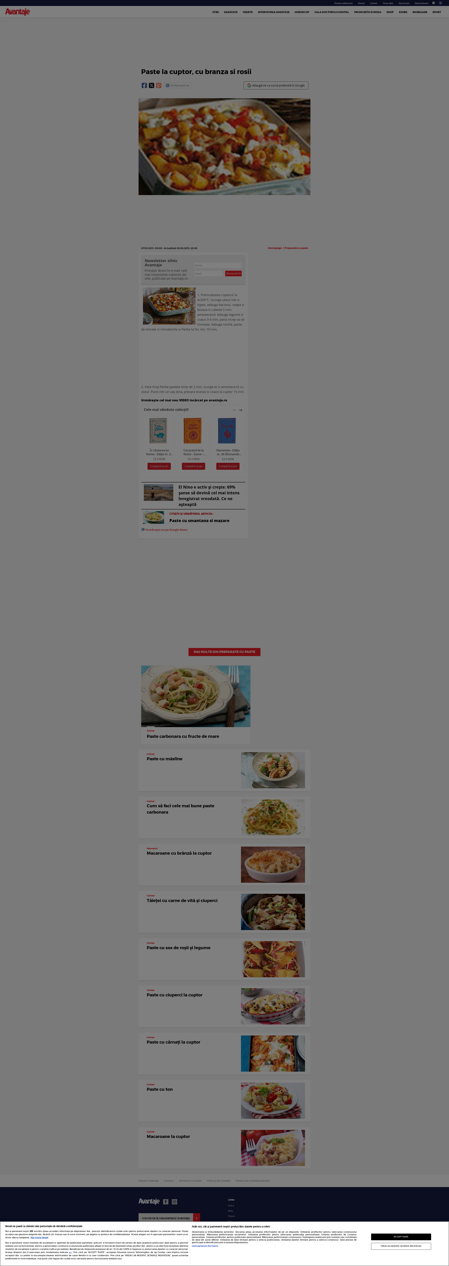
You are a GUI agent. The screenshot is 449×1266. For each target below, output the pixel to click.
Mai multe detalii (39, 1237)
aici (70, 1252)
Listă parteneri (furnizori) (205, 1246)
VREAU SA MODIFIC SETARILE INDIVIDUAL (401, 1246)
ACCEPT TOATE (401, 1237)
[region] (224, 1243)
